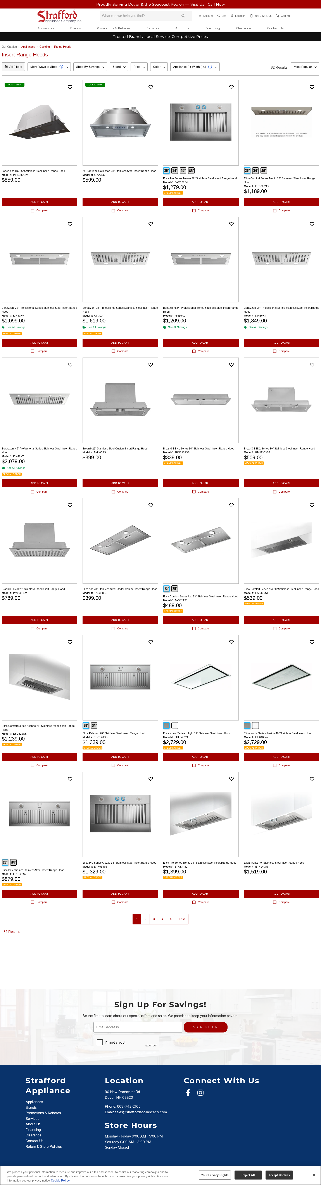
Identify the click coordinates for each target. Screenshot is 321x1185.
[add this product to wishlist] (70, 87)
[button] (200, 16)
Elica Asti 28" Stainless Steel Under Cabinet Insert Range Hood (120, 589)
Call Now (216, 4)
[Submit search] (183, 16)
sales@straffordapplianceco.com (141, 1112)
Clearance (243, 28)
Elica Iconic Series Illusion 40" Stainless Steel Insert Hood (278, 733)
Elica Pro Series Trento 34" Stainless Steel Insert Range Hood (199, 862)
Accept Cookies (279, 1175)
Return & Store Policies (44, 1146)
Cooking (45, 46)
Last (182, 919)
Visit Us (197, 4)
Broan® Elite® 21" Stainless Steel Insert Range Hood (33, 589)
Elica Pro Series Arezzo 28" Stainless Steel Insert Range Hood (200, 178)
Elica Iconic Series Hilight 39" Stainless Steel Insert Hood (197, 733)
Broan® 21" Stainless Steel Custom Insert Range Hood (115, 448)
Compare (42, 210)
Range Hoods (62, 46)
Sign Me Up (205, 1027)
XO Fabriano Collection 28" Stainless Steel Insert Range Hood (119, 171)
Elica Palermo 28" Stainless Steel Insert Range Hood (114, 733)
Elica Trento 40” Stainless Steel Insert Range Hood (274, 862)
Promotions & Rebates (113, 28)
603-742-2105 (128, 1106)
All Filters (15, 66)
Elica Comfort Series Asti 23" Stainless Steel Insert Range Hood (200, 596)
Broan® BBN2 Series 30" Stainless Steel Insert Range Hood (279, 448)
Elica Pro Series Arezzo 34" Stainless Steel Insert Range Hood (119, 862)
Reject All (248, 1175)
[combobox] (49, 66)
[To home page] (59, 15)
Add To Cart (39, 201)
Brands (75, 28)
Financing (212, 28)
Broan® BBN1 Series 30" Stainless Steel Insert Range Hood (198, 448)
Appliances (46, 28)
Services (153, 28)
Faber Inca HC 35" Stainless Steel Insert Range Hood (33, 171)
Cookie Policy (60, 1180)
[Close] (314, 1175)
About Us (182, 28)
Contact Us (275, 28)
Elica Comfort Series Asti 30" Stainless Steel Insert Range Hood (281, 589)
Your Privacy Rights (214, 1175)
